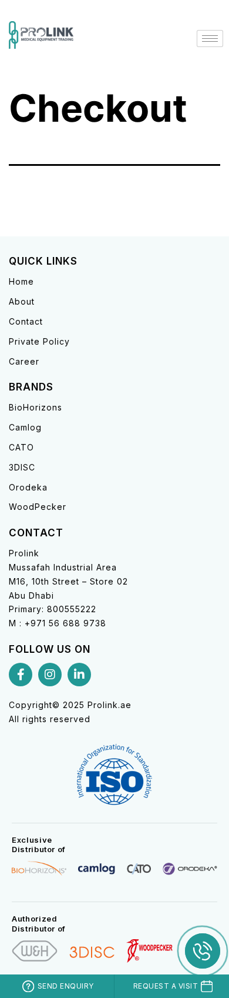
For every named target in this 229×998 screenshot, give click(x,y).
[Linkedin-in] (79, 674)
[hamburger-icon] (210, 38)
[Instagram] (50, 674)
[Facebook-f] (20, 674)
